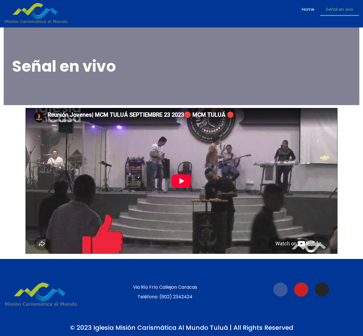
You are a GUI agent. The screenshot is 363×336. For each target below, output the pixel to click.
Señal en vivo (339, 9)
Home (308, 9)
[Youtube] (301, 289)
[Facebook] (280, 289)
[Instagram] (322, 289)
